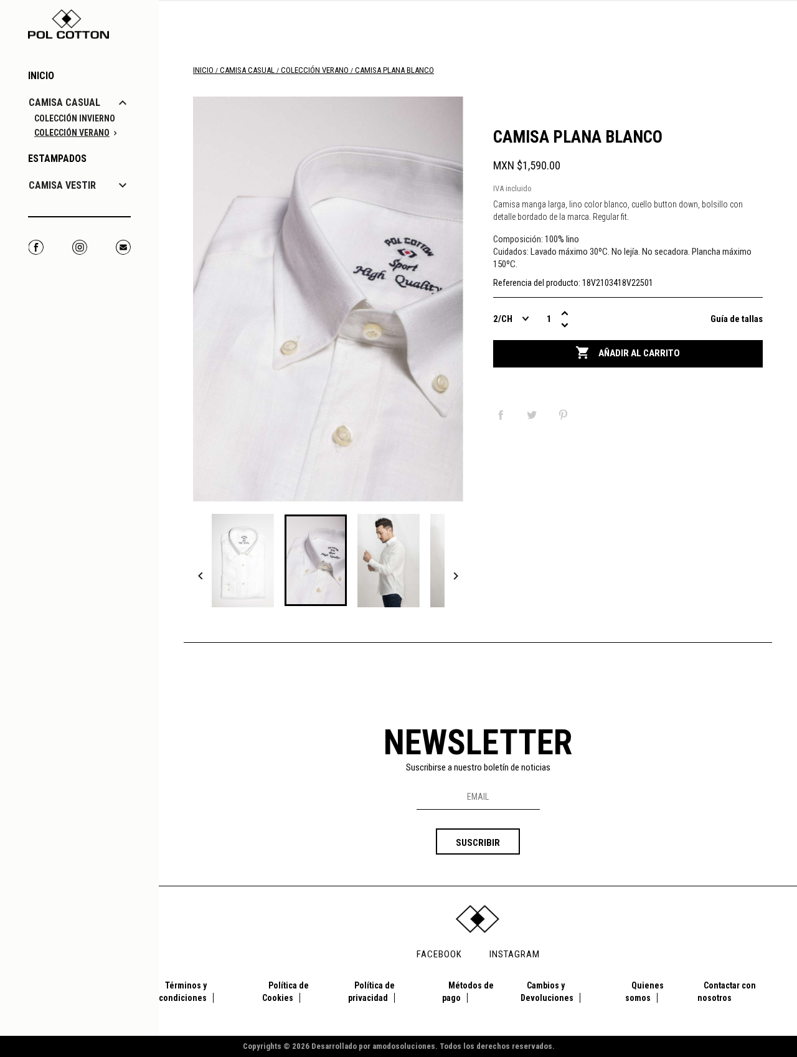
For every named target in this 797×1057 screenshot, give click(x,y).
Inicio (41, 76)
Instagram (79, 247)
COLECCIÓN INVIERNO (74, 118)
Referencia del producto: (536, 283)
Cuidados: (511, 252)
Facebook (36, 247)
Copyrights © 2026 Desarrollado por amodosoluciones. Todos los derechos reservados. (399, 1046)
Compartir (503, 415)
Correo (123, 247)
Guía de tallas (736, 319)
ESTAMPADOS (57, 158)
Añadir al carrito (627, 352)
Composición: (518, 239)
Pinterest (565, 415)
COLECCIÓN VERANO (72, 133)
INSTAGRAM (514, 954)
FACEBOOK (439, 954)
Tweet (534, 415)
